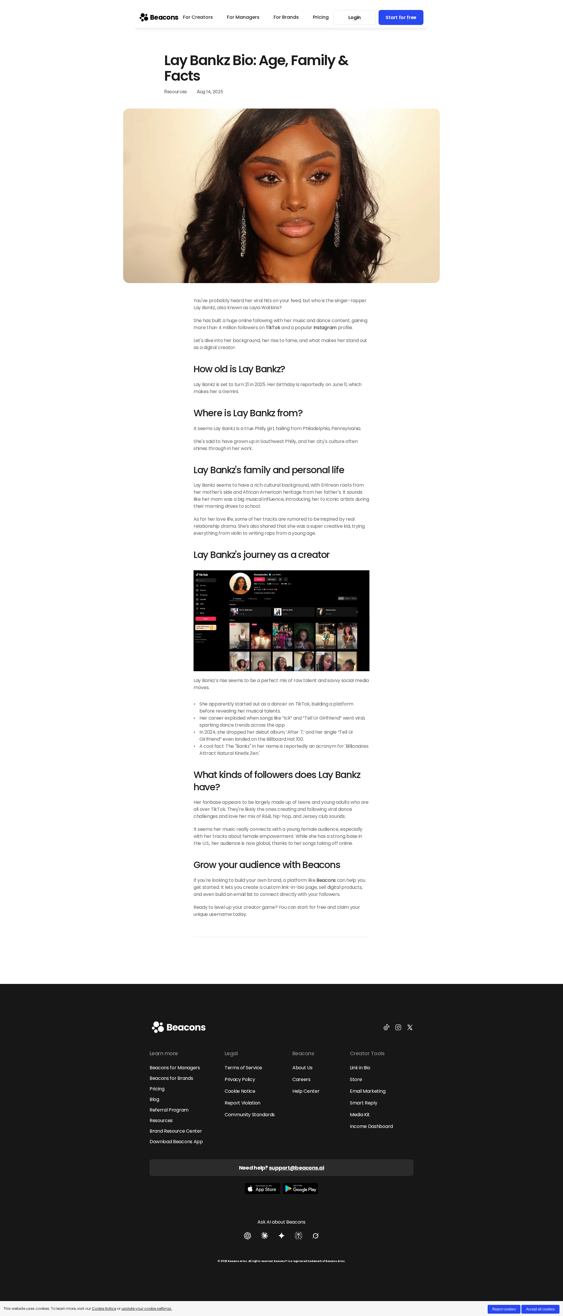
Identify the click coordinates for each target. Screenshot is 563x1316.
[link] (159, 17)
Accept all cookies (540, 1309)
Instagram (325, 327)
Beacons (326, 880)
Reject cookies (504, 1309)
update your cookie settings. (146, 1308)
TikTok (273, 327)
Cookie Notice (104, 1308)
